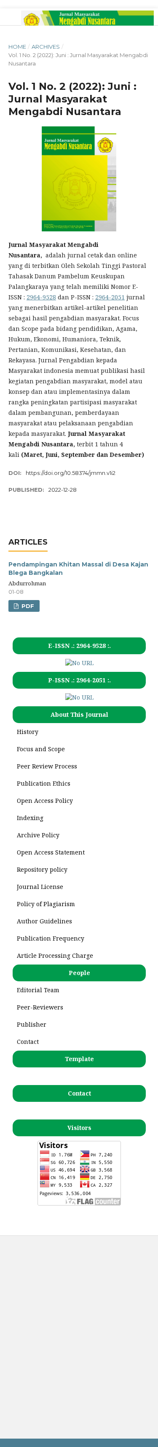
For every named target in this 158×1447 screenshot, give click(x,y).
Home (17, 46)
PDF (27, 606)
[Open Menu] (8, 16)
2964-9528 (41, 297)
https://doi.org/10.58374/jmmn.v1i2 (70, 472)
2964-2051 (110, 297)
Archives (46, 46)
